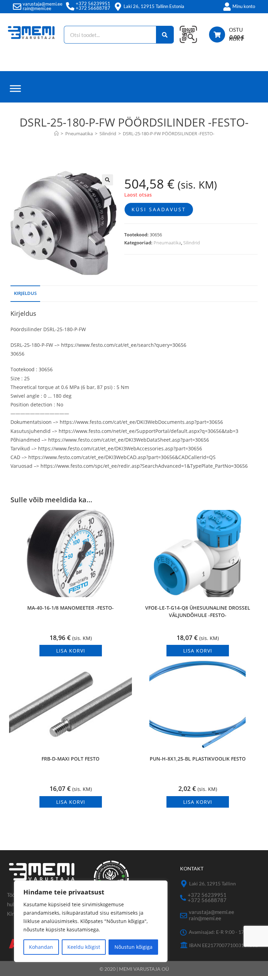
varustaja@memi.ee (42, 4)
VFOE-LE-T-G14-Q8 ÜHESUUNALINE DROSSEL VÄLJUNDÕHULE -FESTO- (197, 611)
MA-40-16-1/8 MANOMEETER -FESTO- (70, 607)
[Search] (165, 34)
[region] (91, 921)
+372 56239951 (93, 3)
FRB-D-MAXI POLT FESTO (70, 758)
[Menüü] (15, 88)
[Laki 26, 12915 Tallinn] (183, 883)
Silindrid (191, 242)
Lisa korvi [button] (70, 650)
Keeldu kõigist (83, 947)
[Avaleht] (56, 133)
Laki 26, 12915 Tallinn (212, 883)
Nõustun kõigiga (133, 947)
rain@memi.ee (37, 8)
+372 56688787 (93, 8)
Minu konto (243, 6)
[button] (107, 179)
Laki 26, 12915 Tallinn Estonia (154, 6)
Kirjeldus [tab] (25, 293)
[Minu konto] (227, 6)
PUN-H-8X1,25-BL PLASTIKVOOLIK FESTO (198, 758)
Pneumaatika (167, 242)
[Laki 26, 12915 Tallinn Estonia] (118, 6)
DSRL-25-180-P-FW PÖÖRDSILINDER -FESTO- (168, 133)
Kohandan (41, 947)
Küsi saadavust (159, 209)
